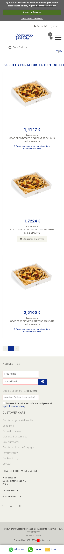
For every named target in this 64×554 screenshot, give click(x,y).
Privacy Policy (10, 453)
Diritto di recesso (12, 431)
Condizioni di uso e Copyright (18, 447)
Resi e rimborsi (11, 442)
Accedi (40, 26)
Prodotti (10, 65)
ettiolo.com (45, 540)
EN (60, 51)
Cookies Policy (11, 458)
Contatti (7, 463)
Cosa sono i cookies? (32, 18)
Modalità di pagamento (15, 436)
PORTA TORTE (30, 65)
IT (56, 51)
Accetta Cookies (32, 12)
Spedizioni (8, 425)
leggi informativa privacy (14, 406)
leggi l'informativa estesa (42, 5)
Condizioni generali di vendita (18, 420)
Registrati (52, 26)
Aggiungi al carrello (34, 239)
